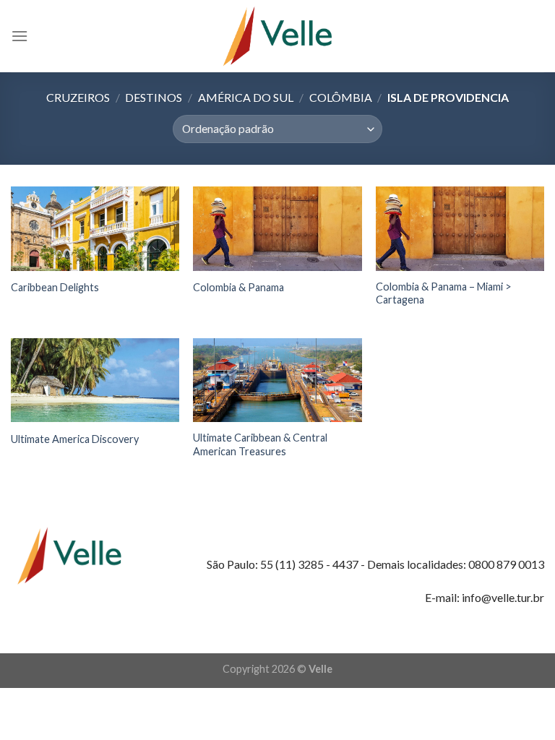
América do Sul (245, 97)
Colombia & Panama (238, 287)
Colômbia (340, 97)
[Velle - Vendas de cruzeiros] (277, 36)
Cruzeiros (78, 97)
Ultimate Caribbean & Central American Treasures (260, 444)
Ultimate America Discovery (75, 439)
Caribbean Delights (55, 287)
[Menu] (19, 35)
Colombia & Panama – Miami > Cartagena (444, 293)
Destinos (153, 97)
